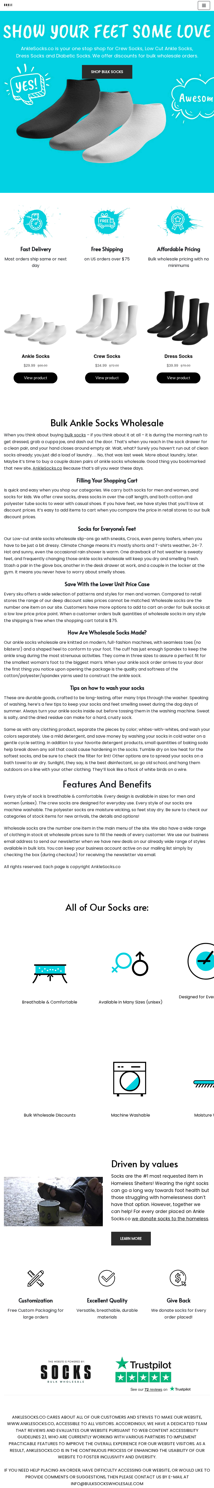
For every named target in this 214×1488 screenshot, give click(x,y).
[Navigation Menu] (204, 5)
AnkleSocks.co (47, 468)
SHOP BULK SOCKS (107, 71)
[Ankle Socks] (8, 5)
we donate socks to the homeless (170, 1219)
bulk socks (75, 435)
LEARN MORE (131, 1238)
